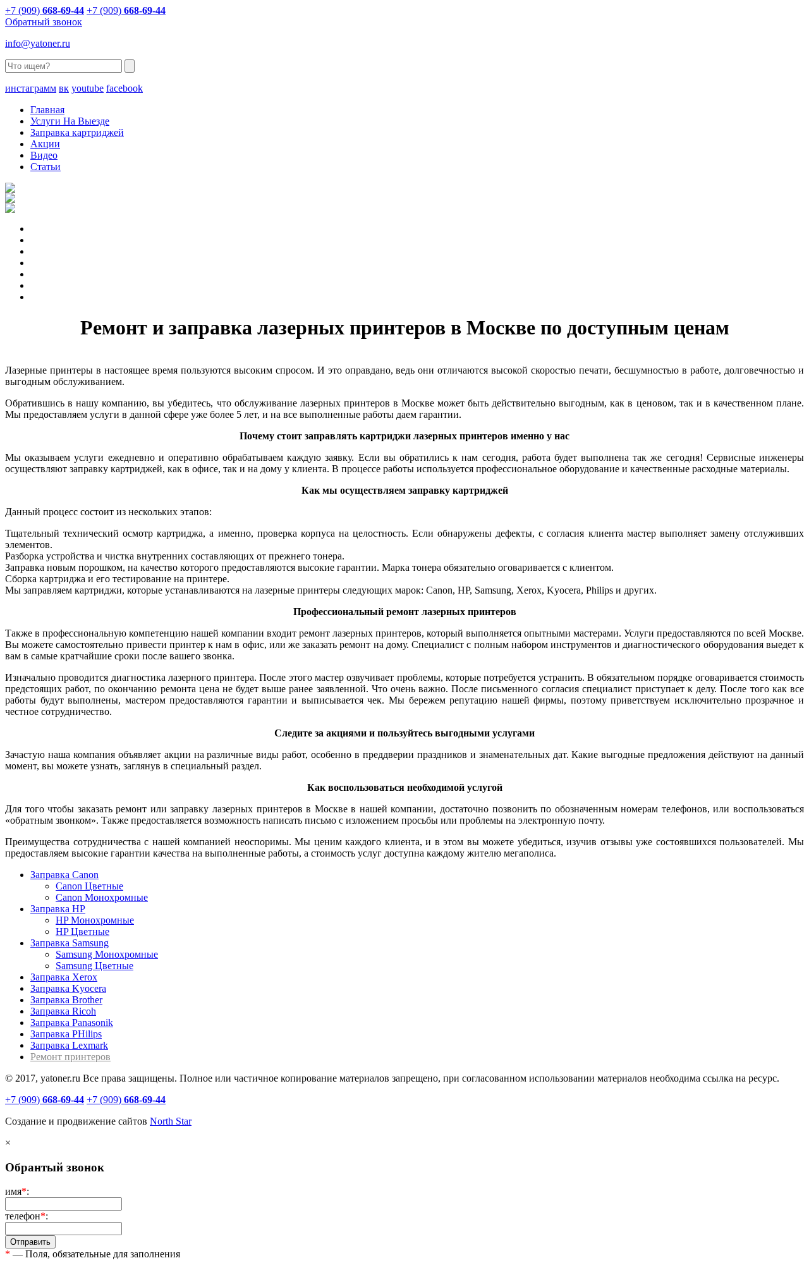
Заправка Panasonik (71, 1022)
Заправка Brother (66, 999)
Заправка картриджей (77, 132)
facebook (124, 88)
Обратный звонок (43, 21)
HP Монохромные (95, 920)
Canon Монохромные (102, 897)
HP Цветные (82, 931)
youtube (87, 88)
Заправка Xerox (63, 977)
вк (64, 88)
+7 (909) (44, 10)
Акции (45, 143)
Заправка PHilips (66, 1034)
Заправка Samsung (69, 942)
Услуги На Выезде (69, 121)
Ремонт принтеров (70, 1056)
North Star (171, 1121)
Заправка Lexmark (69, 1045)
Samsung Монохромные (107, 954)
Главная (47, 109)
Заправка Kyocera (68, 988)
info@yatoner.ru (37, 43)
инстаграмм (30, 88)
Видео (44, 155)
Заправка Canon (64, 874)
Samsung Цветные (94, 965)
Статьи (45, 166)
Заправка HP (57, 908)
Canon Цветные (89, 886)
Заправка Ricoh (63, 1011)
